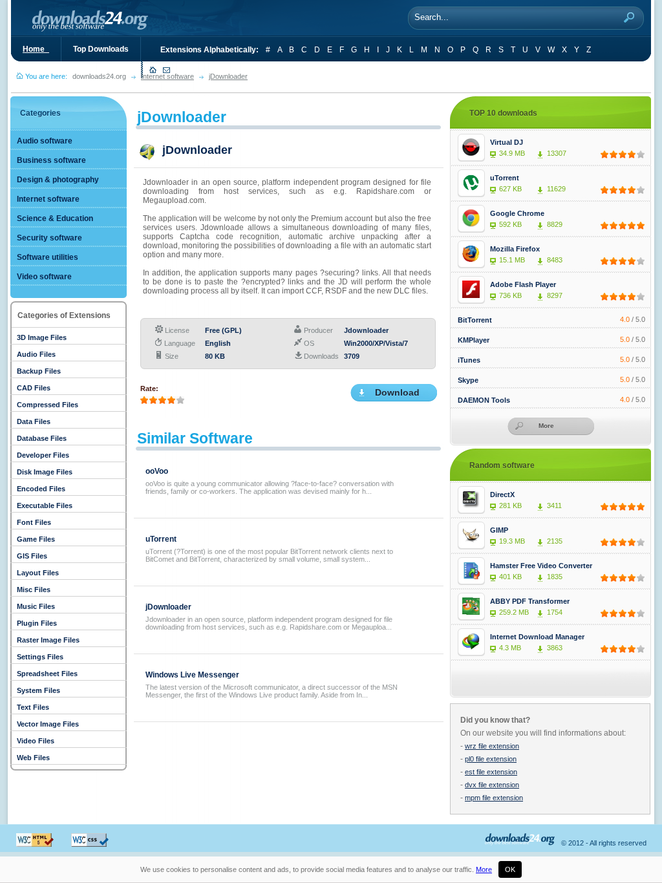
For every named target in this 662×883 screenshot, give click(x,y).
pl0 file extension (491, 759)
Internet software (167, 76)
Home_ (36, 49)
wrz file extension (492, 746)
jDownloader (228, 76)
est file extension (491, 772)
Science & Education (55, 218)
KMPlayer (473, 340)
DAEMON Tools (484, 400)
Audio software (44, 140)
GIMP (499, 530)
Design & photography (58, 179)
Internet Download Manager (537, 637)
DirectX (502, 494)
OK (510, 869)
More (484, 869)
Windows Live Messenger (192, 674)
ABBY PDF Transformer (530, 601)
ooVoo (156, 471)
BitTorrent (475, 320)
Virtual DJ (506, 142)
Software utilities (47, 257)
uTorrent (160, 539)
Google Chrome (517, 213)
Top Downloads (101, 49)
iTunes (469, 360)
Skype (468, 380)
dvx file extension (492, 785)
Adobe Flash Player (523, 284)
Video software (44, 276)
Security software (49, 237)
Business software (51, 160)
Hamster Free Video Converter (541, 565)
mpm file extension (494, 798)
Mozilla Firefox (515, 249)
